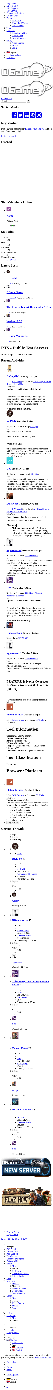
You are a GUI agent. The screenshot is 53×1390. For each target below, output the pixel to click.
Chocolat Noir (14, 632)
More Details (40, 1357)
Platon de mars (15, 714)
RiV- (8, 312)
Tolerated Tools (24, 935)
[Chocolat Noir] (10, 627)
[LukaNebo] (10, 498)
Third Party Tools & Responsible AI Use (29, 307)
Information (22, 997)
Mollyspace (11, 260)
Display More (13, 823)
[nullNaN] (10, 416)
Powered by (14, 1239)
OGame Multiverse (17, 335)
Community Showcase (27, 874)
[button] (26, 25)
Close (48, 1357)
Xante (10, 215)
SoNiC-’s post (18, 720)
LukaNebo (12, 503)
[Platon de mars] (10, 709)
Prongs (9, 327)
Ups (9, 468)
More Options (12, 1374)
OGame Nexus (15, 292)
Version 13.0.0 (14, 321)
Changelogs (22, 1063)
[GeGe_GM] (10, 371)
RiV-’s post (17, 381)
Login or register (14, 55)
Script (19, 853)
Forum (9, 1367)
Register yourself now (34, 129)
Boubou (20, 1117)
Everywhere (6, 98)
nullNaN (10, 283)
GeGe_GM (13, 376)
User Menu (17, 1342)
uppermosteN (11, 298)
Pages (9, 1369)
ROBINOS (23, 638)
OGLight (12, 278)
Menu (14, 1266)
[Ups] (10, 463)
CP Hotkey (40, 720)
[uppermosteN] (10, 545)
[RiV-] (10, 582)
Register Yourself (8, 136)
